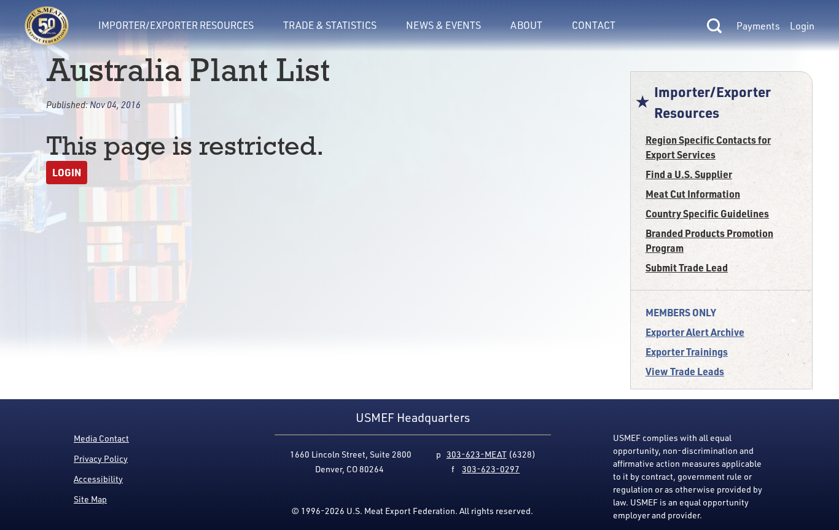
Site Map (90, 499)
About (526, 25)
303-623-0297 (491, 469)
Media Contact (101, 438)
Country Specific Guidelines (707, 213)
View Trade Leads (685, 371)
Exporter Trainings (687, 351)
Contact (593, 25)
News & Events (443, 25)
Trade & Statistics (330, 25)
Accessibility (98, 478)
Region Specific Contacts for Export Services (708, 147)
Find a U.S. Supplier (689, 174)
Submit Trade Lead (687, 267)
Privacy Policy (101, 458)
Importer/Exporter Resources (176, 25)
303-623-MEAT (477, 454)
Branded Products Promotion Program (709, 240)
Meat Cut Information (693, 193)
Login (802, 25)
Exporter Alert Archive (695, 331)
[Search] (714, 26)
